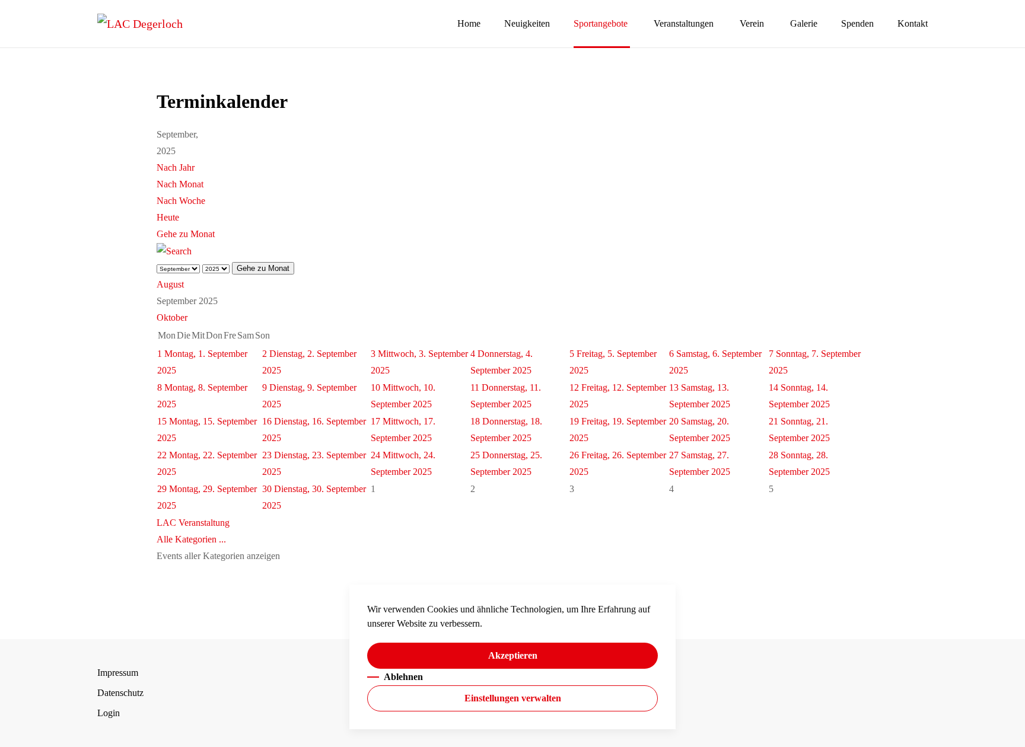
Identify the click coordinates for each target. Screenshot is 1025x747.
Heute (168, 217)
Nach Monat (180, 184)
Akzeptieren (512, 655)
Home (468, 23)
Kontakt (912, 23)
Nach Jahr (176, 167)
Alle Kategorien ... (191, 539)
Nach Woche (181, 201)
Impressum (117, 673)
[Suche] (174, 250)
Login (108, 713)
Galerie (803, 23)
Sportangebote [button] (601, 23)
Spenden (857, 23)
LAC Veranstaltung (193, 523)
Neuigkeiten (527, 23)
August (170, 284)
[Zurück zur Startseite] (140, 23)
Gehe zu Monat (186, 234)
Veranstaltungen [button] (684, 23)
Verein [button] (752, 23)
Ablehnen (403, 677)
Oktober (172, 317)
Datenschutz (120, 693)
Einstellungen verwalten (512, 698)
